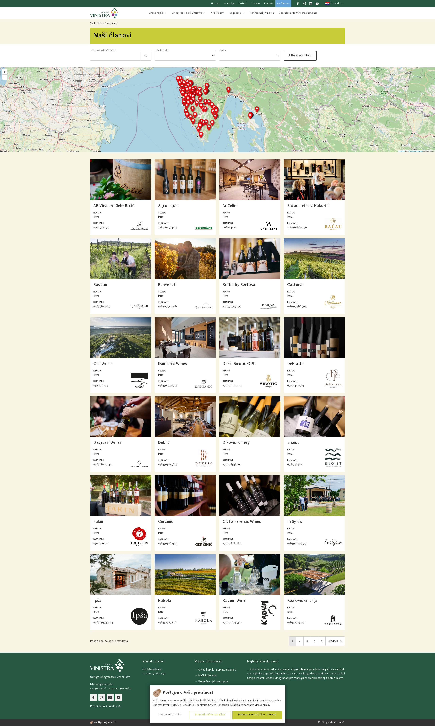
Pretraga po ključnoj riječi (104, 50)
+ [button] (5, 72)
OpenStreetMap (415, 151)
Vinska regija (162, 50)
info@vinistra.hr (152, 669)
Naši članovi (111, 23)
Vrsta (223, 50)
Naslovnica (96, 23)
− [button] (5, 77)
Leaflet (402, 151)
